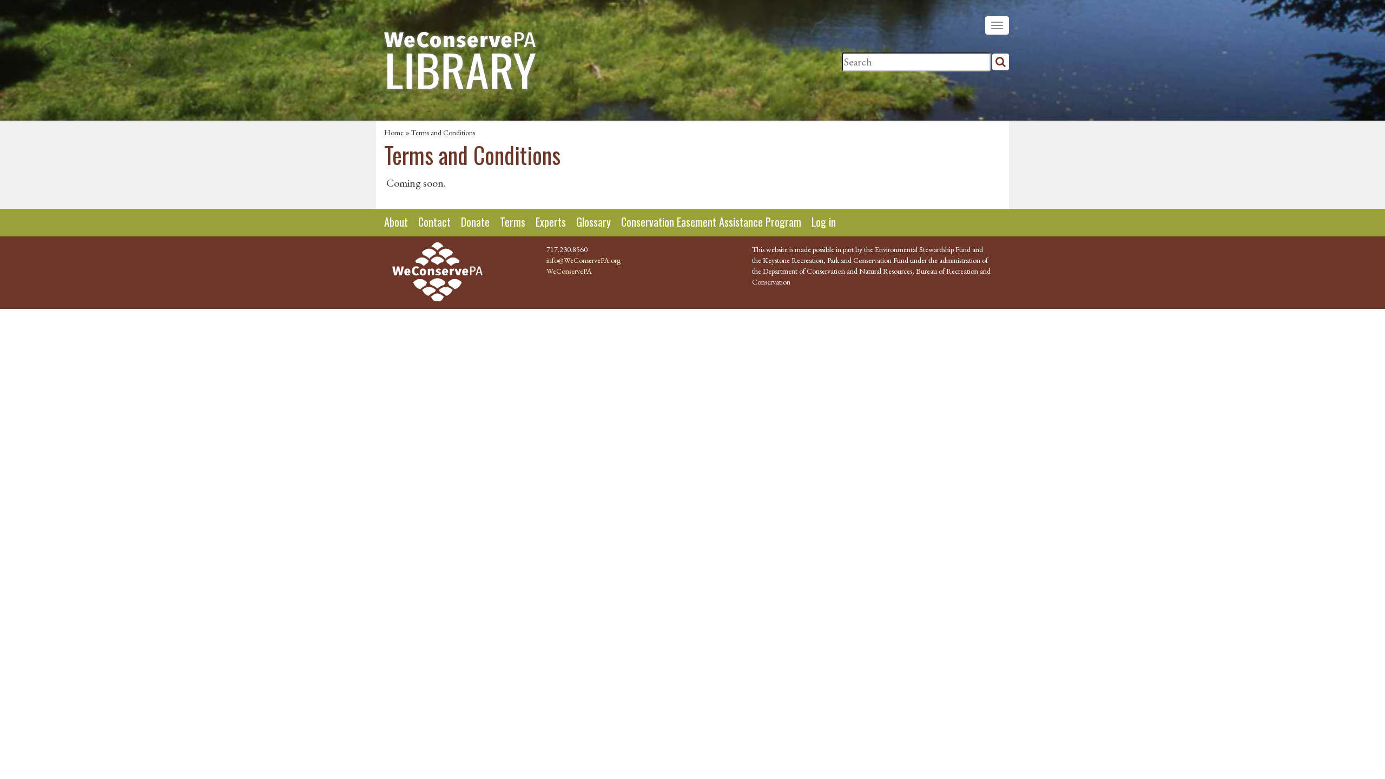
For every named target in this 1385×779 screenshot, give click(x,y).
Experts (551, 222)
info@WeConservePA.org (583, 260)
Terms (512, 222)
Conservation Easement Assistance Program (711, 222)
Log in (824, 222)
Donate (475, 222)
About (396, 222)
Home (394, 132)
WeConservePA (569, 271)
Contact (434, 222)
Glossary (593, 222)
